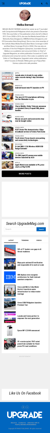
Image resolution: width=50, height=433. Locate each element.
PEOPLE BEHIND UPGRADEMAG (25, 424)
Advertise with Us (33, 423)
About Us (14, 423)
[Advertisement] (21, 198)
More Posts (25, 174)
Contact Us (22, 423)
